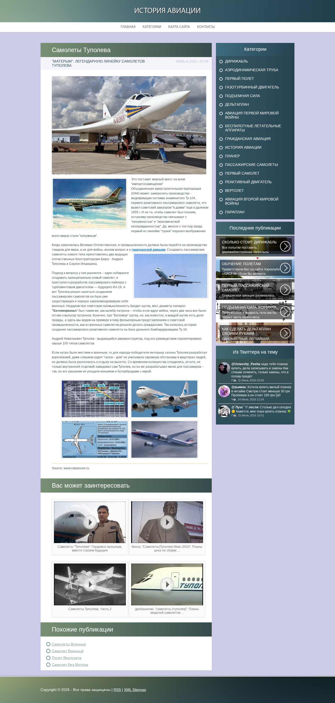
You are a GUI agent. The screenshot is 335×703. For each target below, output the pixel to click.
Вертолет (234, 190)
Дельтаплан (237, 104)
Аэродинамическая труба (251, 70)
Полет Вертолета (66, 658)
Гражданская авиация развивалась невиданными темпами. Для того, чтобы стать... (248, 290)
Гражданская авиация (248, 139)
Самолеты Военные (69, 644)
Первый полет (239, 78)
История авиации (167, 11)
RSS (117, 690)
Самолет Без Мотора (70, 664)
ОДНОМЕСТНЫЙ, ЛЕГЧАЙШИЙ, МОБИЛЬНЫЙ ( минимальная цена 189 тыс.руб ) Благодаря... (248, 334)
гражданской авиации (148, 250)
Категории (152, 27)
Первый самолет (242, 173)
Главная (128, 27)
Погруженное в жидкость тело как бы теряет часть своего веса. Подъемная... (249, 312)
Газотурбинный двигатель (252, 87)
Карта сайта (179, 27)
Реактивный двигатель (248, 182)
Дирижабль (236, 61)
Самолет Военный (67, 651)
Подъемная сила (242, 96)
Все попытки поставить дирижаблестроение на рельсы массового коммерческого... (249, 247)
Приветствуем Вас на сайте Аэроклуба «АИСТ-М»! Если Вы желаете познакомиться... (251, 269)
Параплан (234, 212)
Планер (232, 156)
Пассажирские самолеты (251, 165)
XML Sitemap (135, 690)
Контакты (206, 27)
